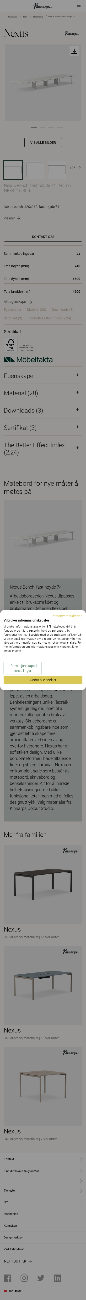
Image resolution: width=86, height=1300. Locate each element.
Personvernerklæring (67, 616)
